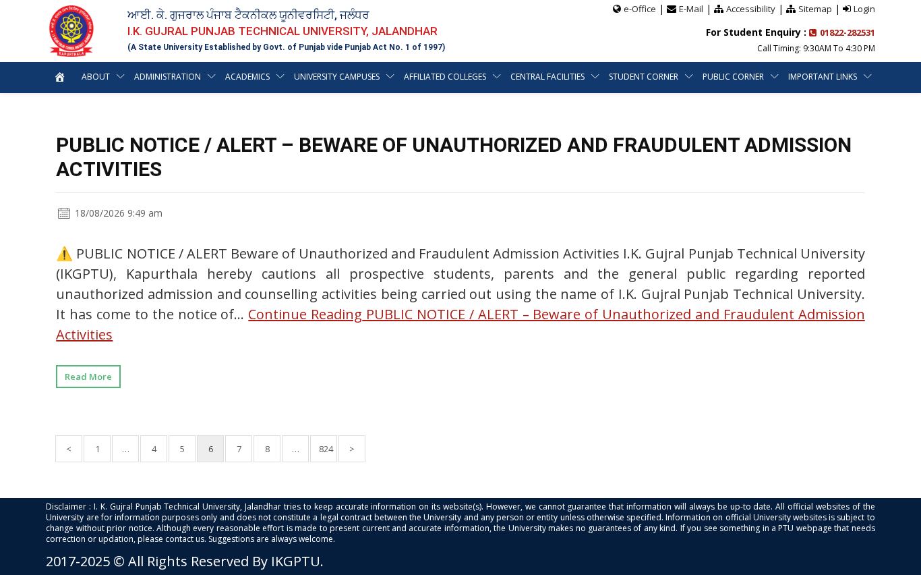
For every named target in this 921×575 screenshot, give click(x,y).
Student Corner (643, 76)
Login (864, 9)
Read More (88, 377)
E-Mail (691, 9)
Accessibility (750, 9)
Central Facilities (547, 76)
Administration (167, 76)
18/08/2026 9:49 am (117, 213)
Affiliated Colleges (445, 76)
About (96, 76)
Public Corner (733, 76)
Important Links (822, 76)
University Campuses (337, 76)
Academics (247, 76)
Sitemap (815, 9)
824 (326, 449)
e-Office (640, 9)
